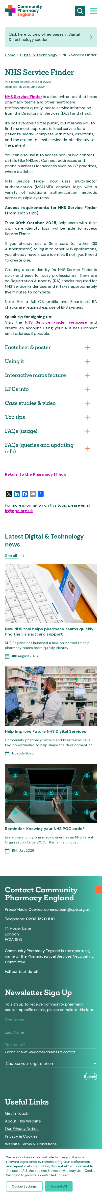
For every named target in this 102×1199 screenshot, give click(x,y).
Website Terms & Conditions (31, 1144)
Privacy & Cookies (21, 1136)
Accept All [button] (59, 1186)
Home (10, 55)
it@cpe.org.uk (19, 510)
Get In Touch (16, 1113)
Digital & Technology (38, 55)
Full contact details (22, 971)
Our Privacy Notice (22, 1128)
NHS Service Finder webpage (56, 322)
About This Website (23, 1121)
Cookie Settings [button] (24, 1186)
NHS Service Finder (23, 96)
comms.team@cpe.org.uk (67, 909)
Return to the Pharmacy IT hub (35, 474)
